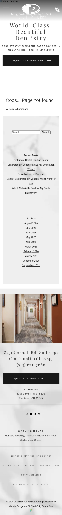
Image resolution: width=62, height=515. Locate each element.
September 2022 (31, 265)
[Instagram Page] (27, 414)
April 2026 (31, 242)
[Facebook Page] (23, 414)
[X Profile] (39, 414)
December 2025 (31, 260)
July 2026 (31, 227)
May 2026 (31, 237)
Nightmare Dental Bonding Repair (31, 160)
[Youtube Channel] (31, 414)
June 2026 (31, 232)
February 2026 (31, 251)
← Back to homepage (17, 109)
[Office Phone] (57, 13)
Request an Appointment (28, 60)
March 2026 (31, 246)
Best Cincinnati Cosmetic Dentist (31, 456)
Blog (57, 465)
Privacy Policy (10, 465)
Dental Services (31, 475)
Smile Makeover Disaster (31, 174)
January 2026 (31, 256)
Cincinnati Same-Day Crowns (31, 485)
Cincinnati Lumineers (37, 465)
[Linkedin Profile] (35, 414)
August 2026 (31, 223)
